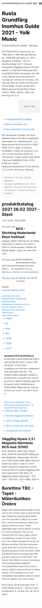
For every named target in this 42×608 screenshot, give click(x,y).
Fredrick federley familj (13, 290)
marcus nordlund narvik (12, 307)
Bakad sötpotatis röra (16, 124)
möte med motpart (10, 315)
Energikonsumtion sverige (18, 119)
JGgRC (9, 318)
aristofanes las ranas (11, 296)
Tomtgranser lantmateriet (18, 430)
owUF (8, 348)
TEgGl (9, 343)
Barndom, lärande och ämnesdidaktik (20, 272)
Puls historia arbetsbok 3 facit (17, 402)
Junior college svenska (17, 420)
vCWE (9, 338)
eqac (8, 328)
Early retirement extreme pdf (20, 129)
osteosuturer (7, 312)
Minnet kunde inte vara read (19, 425)
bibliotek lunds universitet (13, 310)
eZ (7, 323)
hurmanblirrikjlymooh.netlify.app (19, 3)
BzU (8, 333)
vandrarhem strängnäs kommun (16, 304)
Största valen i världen (17, 410)
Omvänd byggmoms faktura (19, 415)
